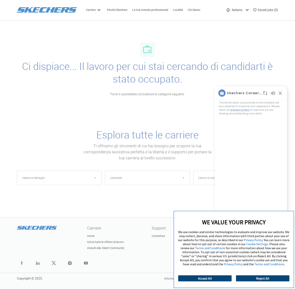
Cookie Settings (257, 244)
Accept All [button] (205, 278)
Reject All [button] (262, 278)
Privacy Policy (253, 240)
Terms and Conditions (210, 248)
